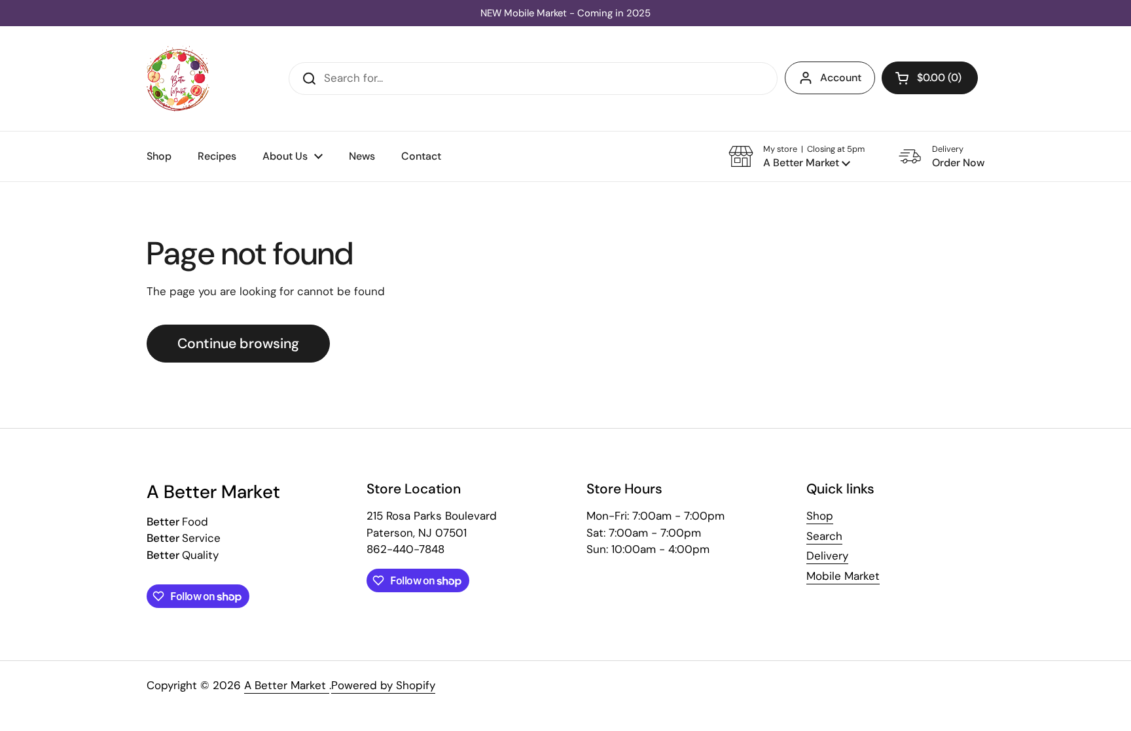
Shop (819, 515)
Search (824, 536)
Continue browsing (238, 343)
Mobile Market (843, 576)
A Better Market (286, 685)
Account (840, 77)
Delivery (827, 555)
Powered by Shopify (383, 685)
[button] (930, 78)
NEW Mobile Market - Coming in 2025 (565, 13)
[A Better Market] (178, 78)
